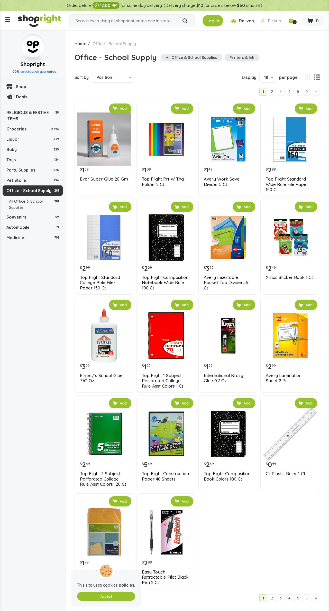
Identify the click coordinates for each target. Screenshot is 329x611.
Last (315, 92)
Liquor (32, 139)
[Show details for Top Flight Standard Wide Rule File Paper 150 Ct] (290, 139)
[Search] (185, 21)
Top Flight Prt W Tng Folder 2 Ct (163, 181)
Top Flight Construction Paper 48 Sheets (165, 476)
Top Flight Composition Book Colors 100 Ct (227, 476)
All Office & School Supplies (34, 204)
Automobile (32, 227)
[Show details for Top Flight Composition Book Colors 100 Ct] (228, 434)
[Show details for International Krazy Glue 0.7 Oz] (228, 336)
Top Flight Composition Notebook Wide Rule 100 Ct (165, 282)
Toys (32, 159)
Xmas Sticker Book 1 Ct (289, 277)
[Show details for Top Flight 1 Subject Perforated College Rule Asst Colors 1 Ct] (166, 336)
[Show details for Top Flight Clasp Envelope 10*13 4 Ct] (104, 532)
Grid (308, 77)
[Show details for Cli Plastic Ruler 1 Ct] (290, 434)
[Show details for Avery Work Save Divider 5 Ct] (228, 139)
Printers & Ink (242, 57)
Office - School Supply (32, 190)
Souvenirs (32, 217)
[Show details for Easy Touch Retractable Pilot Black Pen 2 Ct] (166, 532)
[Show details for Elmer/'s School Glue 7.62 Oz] (104, 336)
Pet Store (32, 180)
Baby (32, 149)
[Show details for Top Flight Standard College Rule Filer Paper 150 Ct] (104, 238)
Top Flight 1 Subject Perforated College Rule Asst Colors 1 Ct (162, 381)
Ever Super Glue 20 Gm (104, 179)
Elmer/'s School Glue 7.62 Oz (101, 378)
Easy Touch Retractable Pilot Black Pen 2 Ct (165, 577)
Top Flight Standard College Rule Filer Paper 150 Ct (100, 282)
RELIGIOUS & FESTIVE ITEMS (32, 115)
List (317, 77)
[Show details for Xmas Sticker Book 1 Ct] (290, 238)
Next (307, 92)
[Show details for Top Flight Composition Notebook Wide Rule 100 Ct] (166, 238)
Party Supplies (32, 170)
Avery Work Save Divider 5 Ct (222, 181)
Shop (21, 86)
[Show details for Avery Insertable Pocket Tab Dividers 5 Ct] (228, 238)
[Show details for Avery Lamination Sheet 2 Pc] (290, 336)
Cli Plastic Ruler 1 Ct (285, 473)
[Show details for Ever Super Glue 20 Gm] (104, 139)
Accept (106, 596)
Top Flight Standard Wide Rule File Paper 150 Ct (287, 184)
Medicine (32, 237)
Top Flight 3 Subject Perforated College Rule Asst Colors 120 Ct (103, 479)
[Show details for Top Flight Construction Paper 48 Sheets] (166, 434)
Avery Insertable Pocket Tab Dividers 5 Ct (226, 282)
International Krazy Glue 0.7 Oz (223, 378)
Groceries (32, 128)
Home (80, 43)
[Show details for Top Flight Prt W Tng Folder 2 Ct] (166, 139)
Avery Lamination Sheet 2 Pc (283, 378)
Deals (21, 96)
